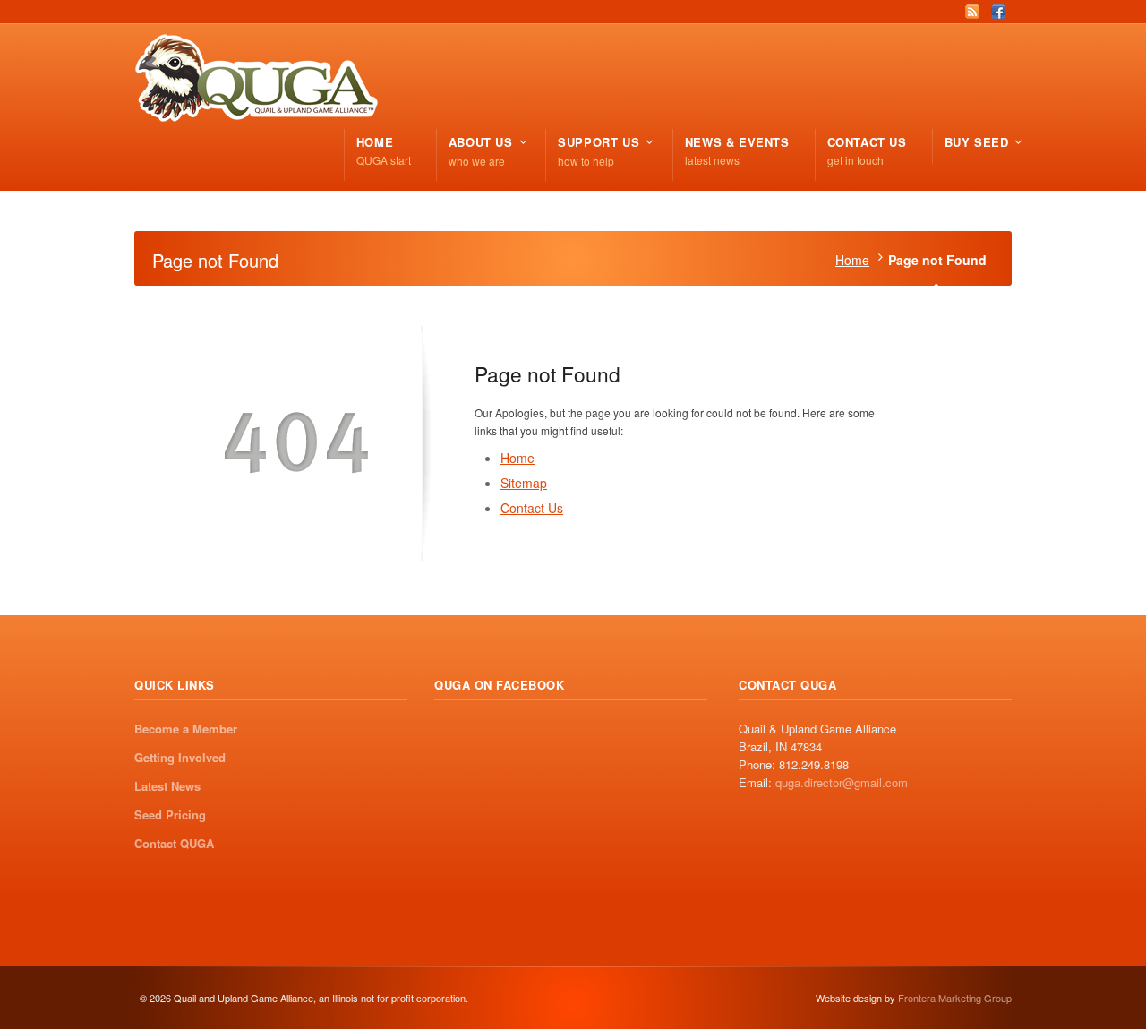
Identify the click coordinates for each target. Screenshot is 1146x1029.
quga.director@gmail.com (841, 782)
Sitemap (523, 483)
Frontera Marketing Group (955, 997)
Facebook (998, 11)
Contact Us (531, 508)
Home (852, 260)
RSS (972, 11)
